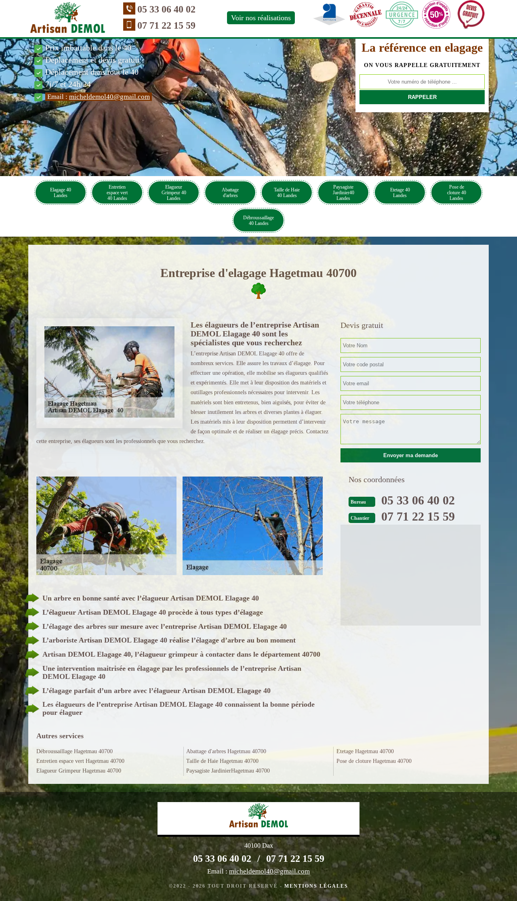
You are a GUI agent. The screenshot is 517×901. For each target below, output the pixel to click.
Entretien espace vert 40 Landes (117, 192)
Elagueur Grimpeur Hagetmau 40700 (78, 771)
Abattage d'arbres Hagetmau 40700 (226, 751)
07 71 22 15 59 (166, 25)
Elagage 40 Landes (60, 192)
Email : (98, 97)
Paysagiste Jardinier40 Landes (343, 192)
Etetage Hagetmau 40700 (365, 751)
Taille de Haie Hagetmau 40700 (222, 761)
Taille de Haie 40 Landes (287, 192)
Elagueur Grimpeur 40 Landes (174, 192)
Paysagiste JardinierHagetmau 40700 (228, 771)
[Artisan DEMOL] (67, 19)
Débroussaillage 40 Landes (258, 220)
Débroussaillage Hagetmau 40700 (74, 751)
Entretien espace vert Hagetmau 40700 (80, 761)
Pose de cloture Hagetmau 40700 (374, 761)
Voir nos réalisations (261, 18)
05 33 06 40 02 (166, 9)
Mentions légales (316, 886)
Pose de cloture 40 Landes (456, 192)
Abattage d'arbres (230, 192)
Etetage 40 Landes (400, 192)
